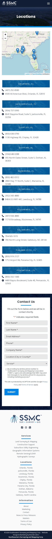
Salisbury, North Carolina (26, 495)
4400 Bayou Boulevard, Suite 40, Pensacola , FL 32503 (27, 282)
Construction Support (26, 444)
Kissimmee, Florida (26, 477)
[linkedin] (30, 427)
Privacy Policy (26, 524)
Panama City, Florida (26, 486)
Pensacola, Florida (26, 492)
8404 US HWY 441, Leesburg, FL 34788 (23, 199)
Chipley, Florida (26, 480)
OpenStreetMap (37, 74)
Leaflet (27, 74)
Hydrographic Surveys (26, 456)
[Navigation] (48, 3)
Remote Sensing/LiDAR (26, 453)
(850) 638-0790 (12, 133)
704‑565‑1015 (11, 236)
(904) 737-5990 (12, 110)
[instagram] (26, 427)
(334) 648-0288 (12, 154)
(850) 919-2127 (12, 256)
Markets (26, 518)
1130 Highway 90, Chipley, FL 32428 (21, 137)
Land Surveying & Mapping (26, 441)
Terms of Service (27, 385)
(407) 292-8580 (12, 90)
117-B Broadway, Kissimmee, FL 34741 (23, 219)
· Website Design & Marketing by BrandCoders (30, 533)
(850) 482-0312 (12, 177)
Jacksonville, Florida (26, 471)
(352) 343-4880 (12, 195)
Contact (26, 512)
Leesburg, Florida (26, 474)
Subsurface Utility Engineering (26, 447)
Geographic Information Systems (26, 450)
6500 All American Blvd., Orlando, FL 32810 (25, 93)
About (26, 506)
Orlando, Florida (26, 468)
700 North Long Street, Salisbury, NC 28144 (25, 239)
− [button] (5, 38)
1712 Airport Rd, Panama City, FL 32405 (23, 260)
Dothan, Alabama (26, 489)
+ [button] (5, 34)
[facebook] (22, 427)
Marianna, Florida (26, 483)
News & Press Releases (26, 515)
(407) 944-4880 (12, 215)
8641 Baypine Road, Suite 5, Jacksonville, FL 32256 (25, 116)
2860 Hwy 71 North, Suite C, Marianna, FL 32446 (24, 182)
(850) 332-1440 (12, 276)
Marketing (26, 509)
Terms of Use (26, 521)
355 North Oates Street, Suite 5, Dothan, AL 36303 (25, 159)
